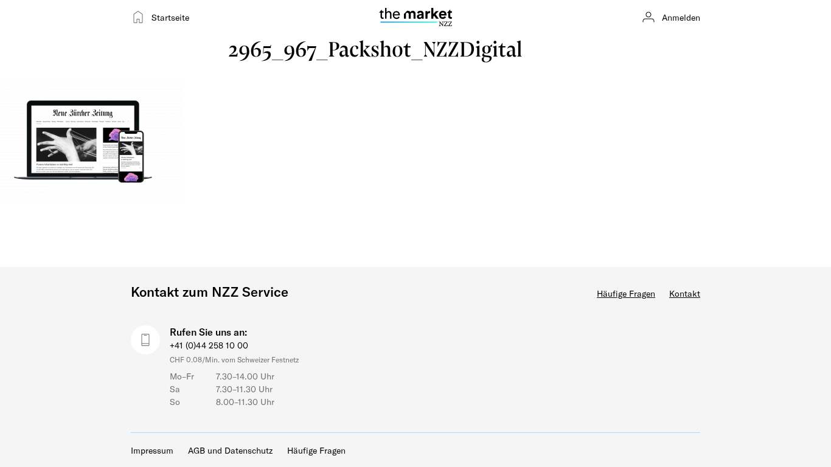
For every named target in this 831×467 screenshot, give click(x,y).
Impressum (152, 450)
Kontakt (684, 293)
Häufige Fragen (626, 293)
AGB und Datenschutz (230, 450)
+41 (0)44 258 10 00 (209, 345)
